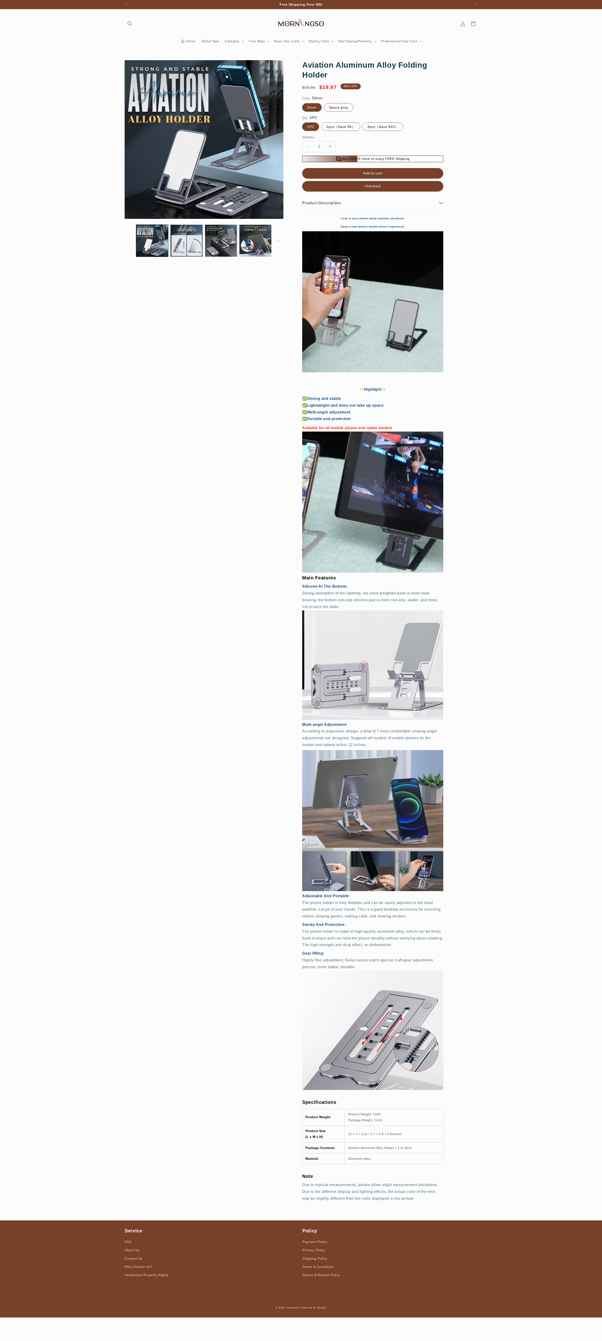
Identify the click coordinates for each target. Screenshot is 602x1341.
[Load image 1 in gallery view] (152, 241)
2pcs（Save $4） (340, 127)
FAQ (128, 1242)
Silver (312, 107)
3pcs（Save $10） (382, 127)
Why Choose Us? (138, 1267)
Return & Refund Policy (321, 1275)
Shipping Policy (314, 1258)
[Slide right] (278, 241)
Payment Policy (314, 1242)
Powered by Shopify (314, 1307)
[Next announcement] (476, 4)
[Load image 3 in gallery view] (221, 241)
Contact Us (134, 1258)
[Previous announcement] (126, 4)
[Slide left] (130, 241)
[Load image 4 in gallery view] (255, 241)
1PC (310, 127)
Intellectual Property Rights (147, 1275)
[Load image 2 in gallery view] (186, 241)
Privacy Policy (313, 1250)
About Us (132, 1250)
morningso (293, 1307)
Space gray (338, 107)
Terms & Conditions (318, 1267)
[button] (130, 24)
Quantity (308, 137)
